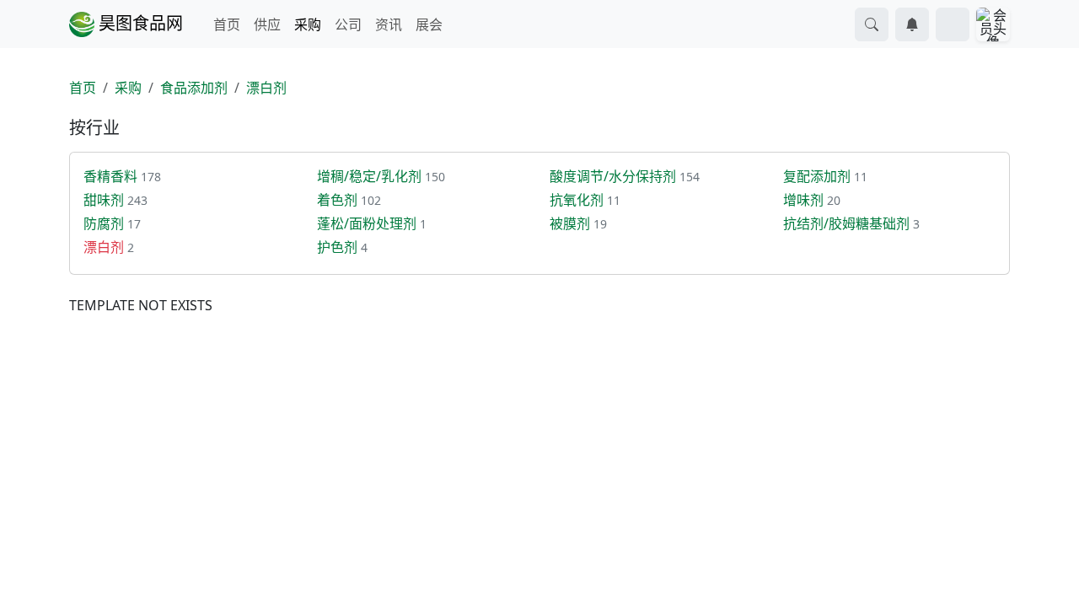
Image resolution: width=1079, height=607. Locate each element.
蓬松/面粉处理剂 (366, 223)
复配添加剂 (817, 176)
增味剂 (803, 200)
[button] (871, 24)
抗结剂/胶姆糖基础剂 (846, 223)
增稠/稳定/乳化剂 (369, 176)
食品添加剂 (194, 87)
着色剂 (337, 200)
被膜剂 (570, 223)
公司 (348, 24)
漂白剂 (266, 87)
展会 (429, 24)
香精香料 (110, 176)
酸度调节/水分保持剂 (613, 176)
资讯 (388, 24)
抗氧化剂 (577, 200)
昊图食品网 (138, 23)
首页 (226, 24)
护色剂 (337, 247)
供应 (267, 24)
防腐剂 (103, 223)
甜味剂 (103, 200)
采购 (307, 24)
